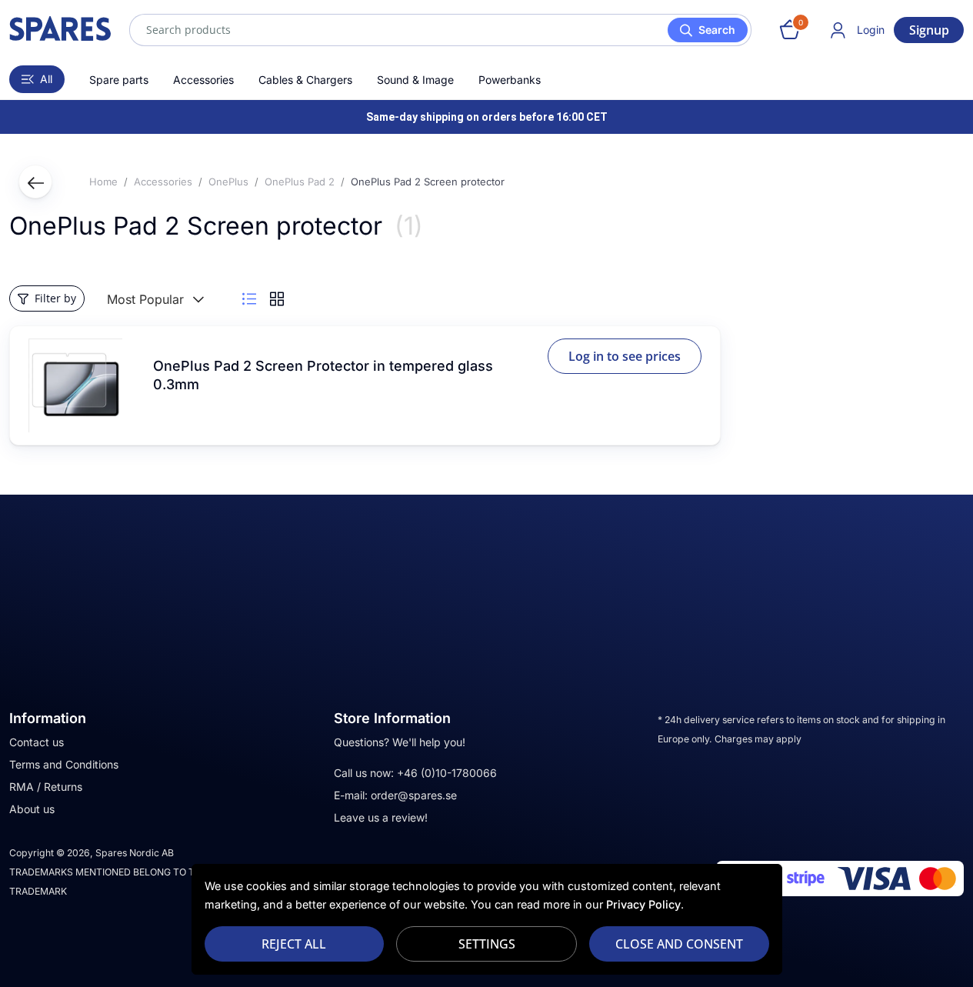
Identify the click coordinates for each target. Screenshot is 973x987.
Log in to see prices (624, 356)
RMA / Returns (45, 786)
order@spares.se (414, 795)
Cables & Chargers (305, 79)
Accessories (203, 79)
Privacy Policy (643, 904)
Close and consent (679, 943)
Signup (929, 30)
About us (32, 808)
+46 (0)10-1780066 (447, 772)
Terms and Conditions (63, 764)
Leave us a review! (381, 817)
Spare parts (118, 79)
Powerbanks (509, 79)
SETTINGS (486, 943)
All (46, 78)
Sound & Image (415, 79)
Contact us (36, 742)
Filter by (55, 298)
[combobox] (440, 30)
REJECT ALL (294, 943)
